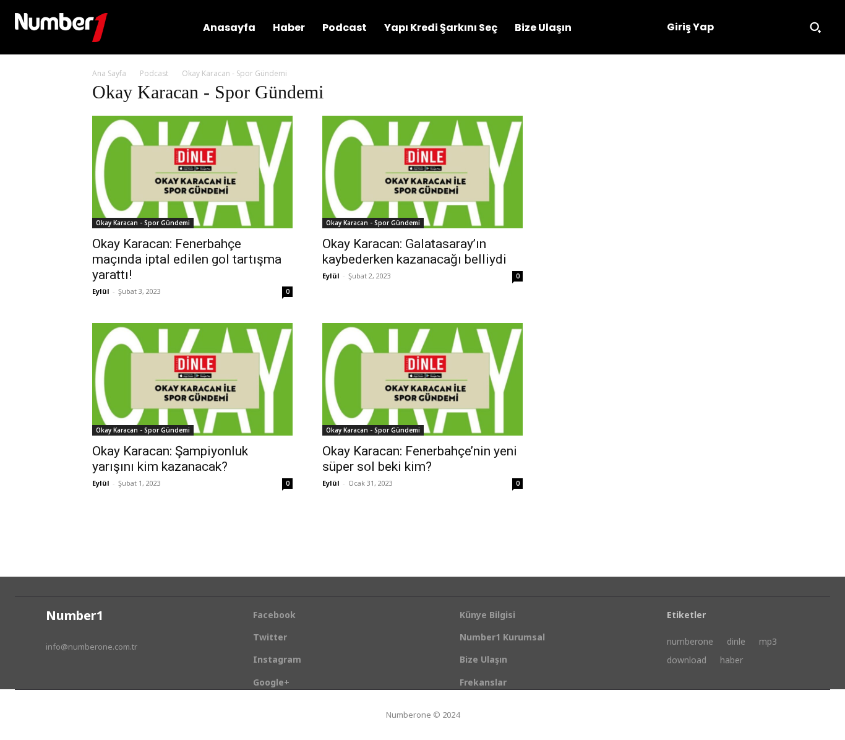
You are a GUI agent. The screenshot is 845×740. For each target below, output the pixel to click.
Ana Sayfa (109, 73)
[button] (815, 27)
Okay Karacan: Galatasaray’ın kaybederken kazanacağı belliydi (414, 251)
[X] (101, 677)
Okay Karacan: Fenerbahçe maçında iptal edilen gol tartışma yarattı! (186, 259)
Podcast (154, 73)
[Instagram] (77, 677)
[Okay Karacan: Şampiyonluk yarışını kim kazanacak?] (192, 379)
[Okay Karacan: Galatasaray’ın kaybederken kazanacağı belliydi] (422, 172)
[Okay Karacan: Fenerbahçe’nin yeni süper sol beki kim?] (422, 379)
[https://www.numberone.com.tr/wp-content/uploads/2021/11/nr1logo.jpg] (61, 27)
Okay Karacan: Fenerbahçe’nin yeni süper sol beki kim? (419, 459)
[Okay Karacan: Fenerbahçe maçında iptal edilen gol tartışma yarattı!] (192, 172)
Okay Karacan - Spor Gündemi (143, 222)
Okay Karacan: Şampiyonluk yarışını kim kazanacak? (170, 459)
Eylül (100, 291)
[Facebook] (54, 677)
